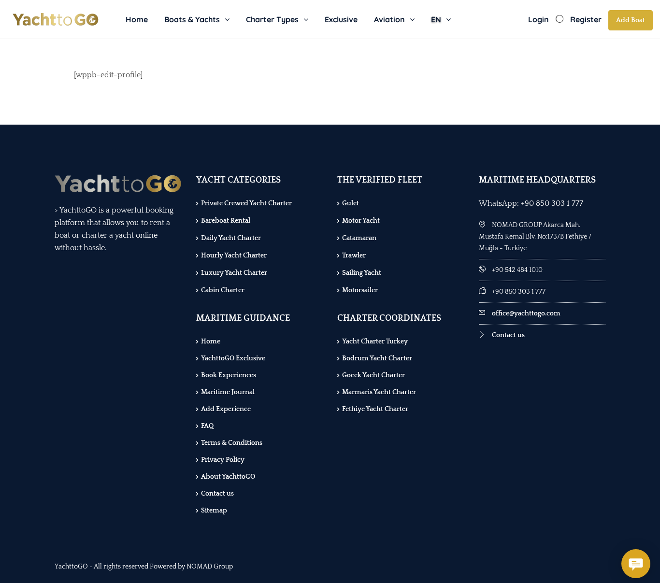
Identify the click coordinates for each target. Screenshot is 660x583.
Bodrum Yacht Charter (377, 358)
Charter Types (272, 19)
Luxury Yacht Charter (234, 273)
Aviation (389, 19)
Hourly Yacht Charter (234, 255)
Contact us (217, 494)
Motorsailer (360, 290)
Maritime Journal (228, 392)
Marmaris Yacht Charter (379, 392)
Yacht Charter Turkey (375, 341)
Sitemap (214, 510)
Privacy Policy (222, 460)
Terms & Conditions (231, 443)
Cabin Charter (222, 290)
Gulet (350, 203)
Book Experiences (228, 375)
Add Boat (630, 20)
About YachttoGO (228, 477)
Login (538, 19)
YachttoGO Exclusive (233, 358)
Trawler (354, 255)
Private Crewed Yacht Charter (246, 203)
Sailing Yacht (361, 273)
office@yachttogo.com (526, 313)
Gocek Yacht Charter (373, 375)
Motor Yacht (361, 221)
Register (586, 19)
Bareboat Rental (225, 221)
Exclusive (341, 19)
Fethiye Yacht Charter (375, 409)
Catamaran (359, 238)
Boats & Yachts (192, 19)
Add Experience (226, 409)
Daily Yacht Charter (231, 238)
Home (137, 19)
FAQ (207, 426)
